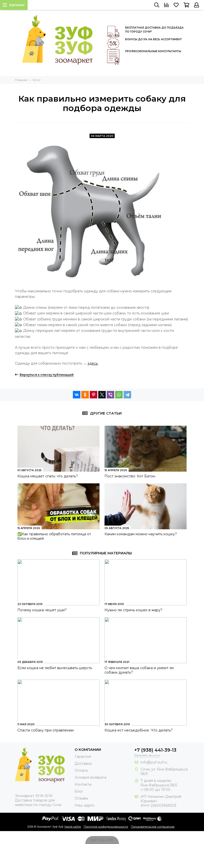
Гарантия (83, 756)
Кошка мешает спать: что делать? (47, 476)
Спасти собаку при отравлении (45, 730)
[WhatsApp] (119, 394)
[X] (102, 394)
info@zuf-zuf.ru (154, 762)
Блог (79, 791)
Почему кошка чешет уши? (42, 610)
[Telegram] (127, 394)
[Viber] (110, 394)
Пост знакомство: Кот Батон (129, 476)
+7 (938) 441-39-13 (155, 750)
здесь (93, 363)
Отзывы (81, 798)
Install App (102, 840)
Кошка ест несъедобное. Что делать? (138, 730)
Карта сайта (72, 826)
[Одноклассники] (85, 394)
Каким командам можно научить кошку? (140, 534)
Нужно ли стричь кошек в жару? (133, 610)
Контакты (83, 784)
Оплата (81, 770)
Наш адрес (85, 805)
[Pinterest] (93, 394)
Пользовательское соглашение (153, 826)
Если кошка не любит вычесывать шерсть (54, 668)
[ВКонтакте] (76, 394)
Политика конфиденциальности (106, 826)
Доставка (83, 763)
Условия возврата (90, 777)
